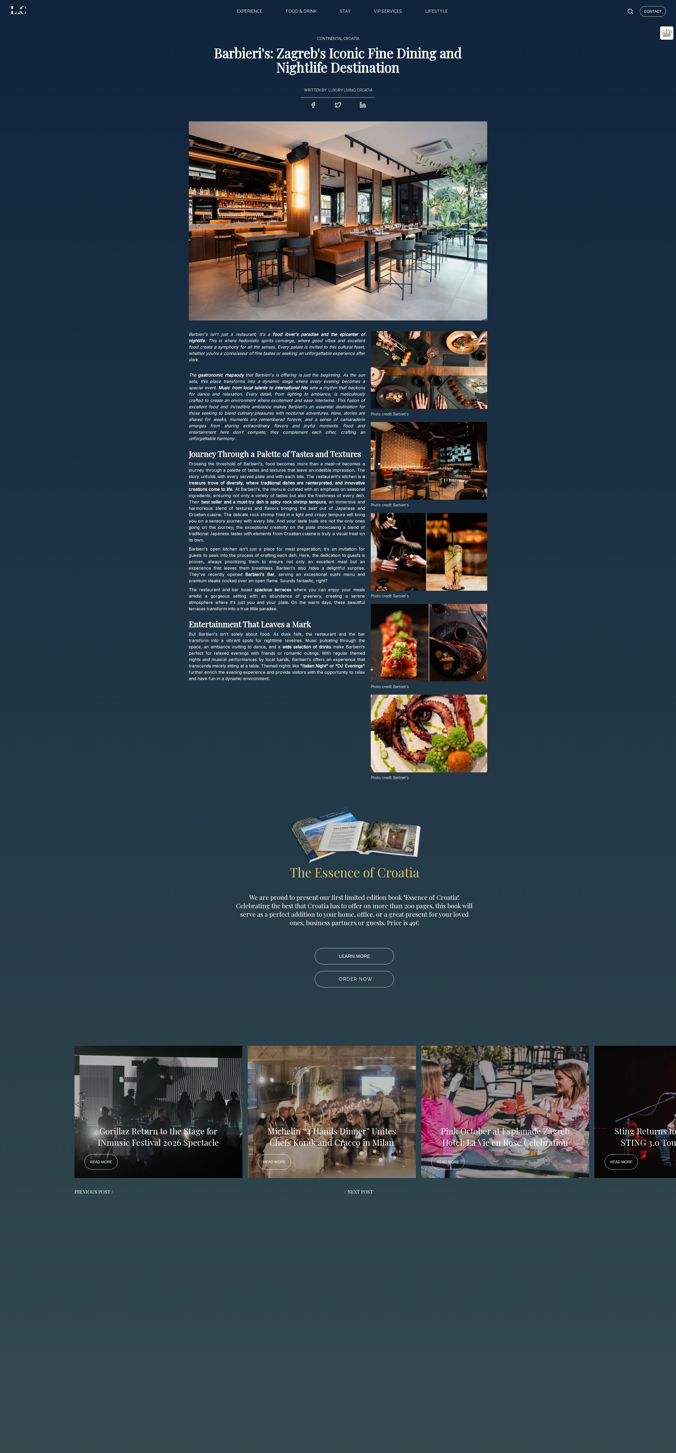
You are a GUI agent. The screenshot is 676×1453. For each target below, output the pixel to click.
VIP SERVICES (388, 11)
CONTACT (653, 11)
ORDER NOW (356, 979)
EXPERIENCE (249, 11)
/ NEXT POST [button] (359, 1192)
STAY (345, 11)
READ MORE (101, 1162)
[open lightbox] (429, 370)
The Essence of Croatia (354, 872)
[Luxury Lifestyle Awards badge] (653, 51)
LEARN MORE (354, 956)
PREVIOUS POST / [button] (93, 1192)
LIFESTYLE (436, 11)
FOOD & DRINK (301, 11)
